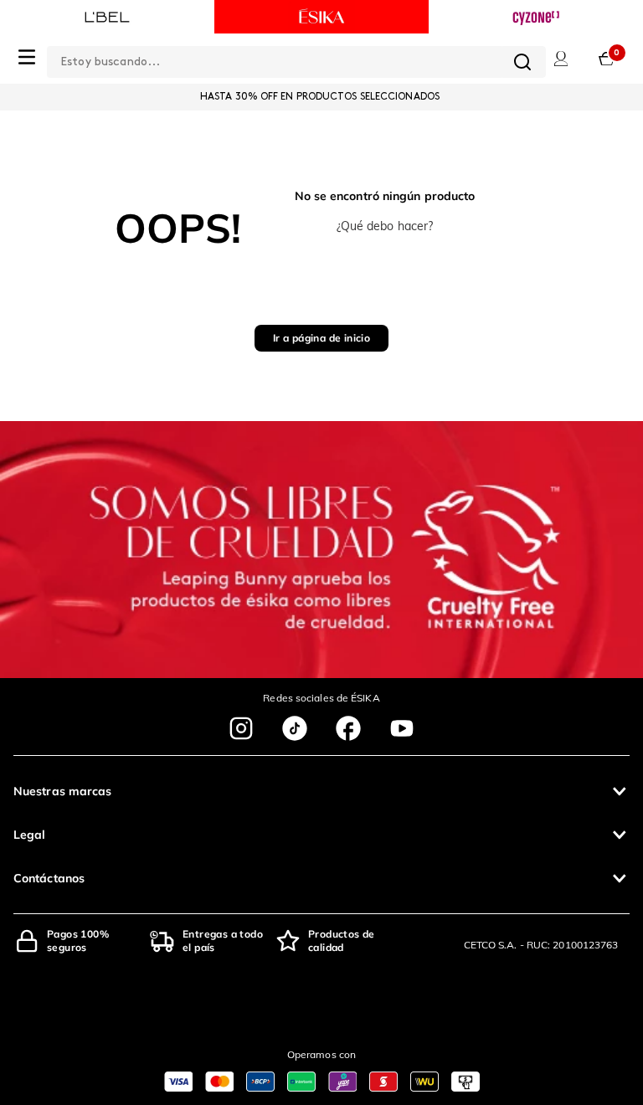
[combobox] (296, 58)
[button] (321, 791)
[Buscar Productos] (522, 62)
